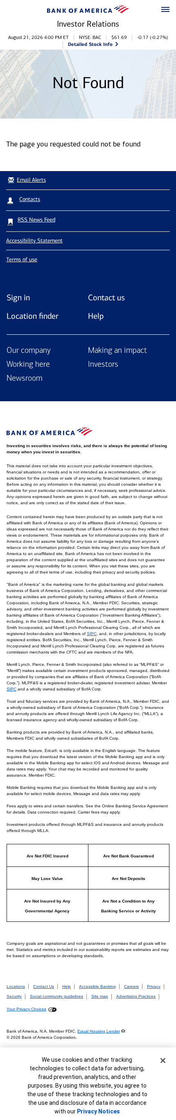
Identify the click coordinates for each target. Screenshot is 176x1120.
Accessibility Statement (34, 240)
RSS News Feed (36, 219)
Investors (103, 365)
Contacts (29, 199)
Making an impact (117, 351)
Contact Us (43, 986)
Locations (16, 986)
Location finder (33, 316)
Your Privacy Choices (26, 1009)
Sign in (18, 297)
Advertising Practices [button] (136, 996)
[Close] (163, 1060)
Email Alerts (31, 179)
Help (96, 316)
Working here (28, 365)
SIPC (92, 633)
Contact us (106, 297)
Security (14, 996)
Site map (99, 996)
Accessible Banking (97, 986)
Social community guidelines (56, 996)
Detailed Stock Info (90, 44)
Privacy (153, 986)
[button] (165, 10)
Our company (29, 351)
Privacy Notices (98, 1111)
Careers (131, 986)
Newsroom (25, 379)
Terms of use (21, 259)
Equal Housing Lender (98, 1031)
